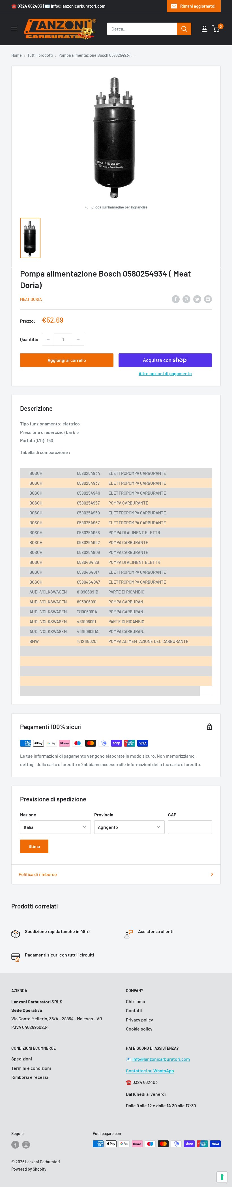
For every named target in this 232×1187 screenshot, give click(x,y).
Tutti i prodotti (40, 55)
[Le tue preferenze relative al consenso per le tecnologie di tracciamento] (222, 1177)
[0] (216, 28)
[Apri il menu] (14, 29)
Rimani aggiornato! (198, 5)
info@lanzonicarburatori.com (161, 1059)
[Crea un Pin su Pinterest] (186, 298)
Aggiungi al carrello (67, 360)
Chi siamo (135, 1001)
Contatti (134, 1010)
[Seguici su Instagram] (26, 1144)
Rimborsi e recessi (29, 1077)
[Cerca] (184, 29)
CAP (172, 814)
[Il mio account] (204, 29)
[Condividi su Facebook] (176, 298)
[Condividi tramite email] (208, 298)
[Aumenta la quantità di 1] (78, 339)
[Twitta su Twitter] (197, 298)
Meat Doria (31, 299)
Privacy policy (139, 1019)
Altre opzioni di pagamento (165, 373)
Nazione (28, 814)
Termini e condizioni (31, 1068)
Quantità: (29, 339)
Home (16, 55)
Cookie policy (139, 1028)
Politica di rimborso (38, 874)
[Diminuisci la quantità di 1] (48, 339)
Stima (34, 846)
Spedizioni (21, 1058)
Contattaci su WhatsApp (150, 1070)
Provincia (103, 814)
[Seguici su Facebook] (15, 1144)
